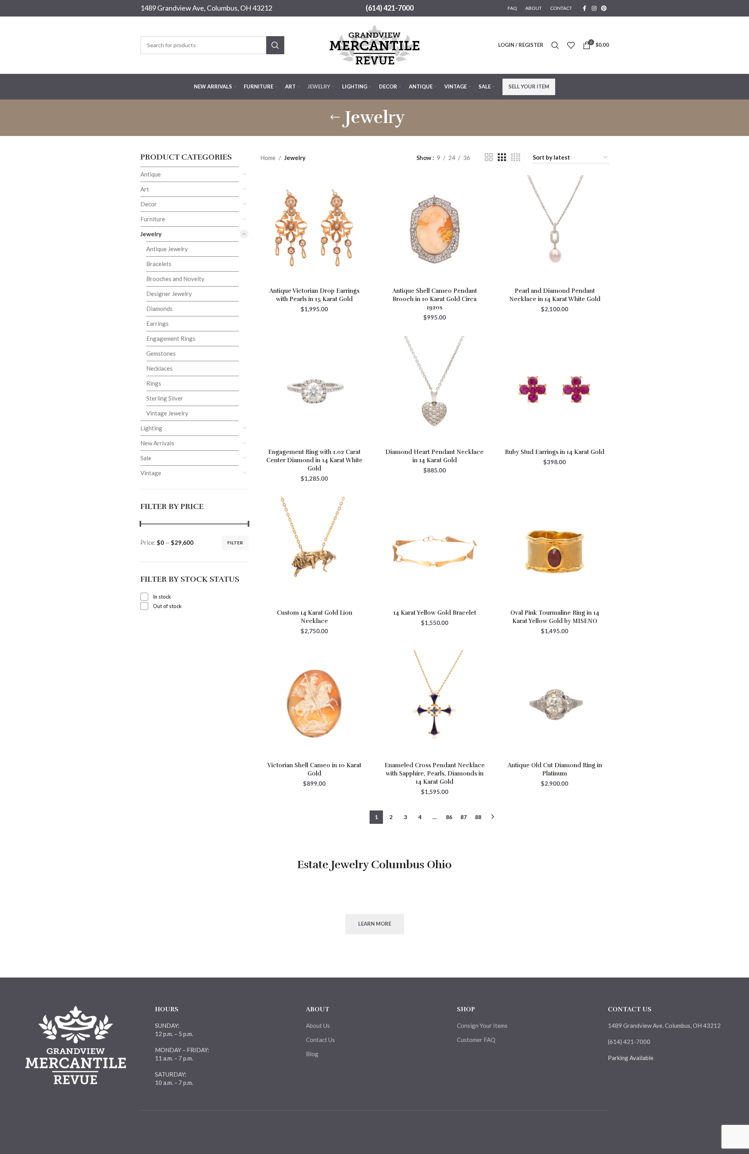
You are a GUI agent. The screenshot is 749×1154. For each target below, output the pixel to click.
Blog (312, 1053)
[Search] (555, 45)
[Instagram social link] (594, 8)
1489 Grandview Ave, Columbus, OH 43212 (206, 8)
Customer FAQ (476, 1039)
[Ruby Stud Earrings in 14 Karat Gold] (555, 390)
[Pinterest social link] (604, 8)
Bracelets (158, 263)
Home (268, 157)
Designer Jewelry (169, 293)
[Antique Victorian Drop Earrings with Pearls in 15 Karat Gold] (314, 229)
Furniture (152, 218)
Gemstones (161, 353)
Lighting (151, 428)
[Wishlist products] (571, 45)
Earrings (157, 323)
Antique (150, 174)
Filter (235, 543)
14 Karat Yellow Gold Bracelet (434, 612)
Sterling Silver (164, 398)
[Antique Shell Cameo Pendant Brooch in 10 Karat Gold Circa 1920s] (435, 229)
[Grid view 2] (489, 157)
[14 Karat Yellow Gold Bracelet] (435, 551)
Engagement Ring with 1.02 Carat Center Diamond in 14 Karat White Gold (314, 460)
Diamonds (159, 308)
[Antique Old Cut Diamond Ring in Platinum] (555, 704)
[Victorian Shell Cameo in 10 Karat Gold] (314, 704)
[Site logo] (375, 44)
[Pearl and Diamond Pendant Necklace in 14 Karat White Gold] (555, 229)
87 (463, 817)
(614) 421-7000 (390, 8)
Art (144, 189)
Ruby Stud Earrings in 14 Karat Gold (554, 452)
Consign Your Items (482, 1025)
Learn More (374, 924)
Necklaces (159, 368)
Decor (148, 204)
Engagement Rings (170, 338)
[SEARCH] (275, 45)
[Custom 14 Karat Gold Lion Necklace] (314, 551)
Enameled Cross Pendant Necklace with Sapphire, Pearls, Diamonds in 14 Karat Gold (435, 773)
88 (478, 817)
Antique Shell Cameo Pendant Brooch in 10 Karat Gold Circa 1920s (434, 299)
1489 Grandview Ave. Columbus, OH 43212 (664, 1025)
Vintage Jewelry (167, 413)
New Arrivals (157, 443)
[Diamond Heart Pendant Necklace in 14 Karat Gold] (435, 390)
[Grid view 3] (502, 157)
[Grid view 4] (515, 157)
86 (449, 817)
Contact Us (320, 1039)
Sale (145, 457)
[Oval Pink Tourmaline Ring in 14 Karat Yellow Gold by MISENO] (555, 551)
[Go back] (335, 117)
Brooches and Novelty (175, 278)
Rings (153, 383)
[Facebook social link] (584, 8)
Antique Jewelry (167, 248)
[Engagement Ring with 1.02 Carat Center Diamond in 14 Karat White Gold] (314, 390)
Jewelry (151, 233)
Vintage (150, 472)
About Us (318, 1025)
